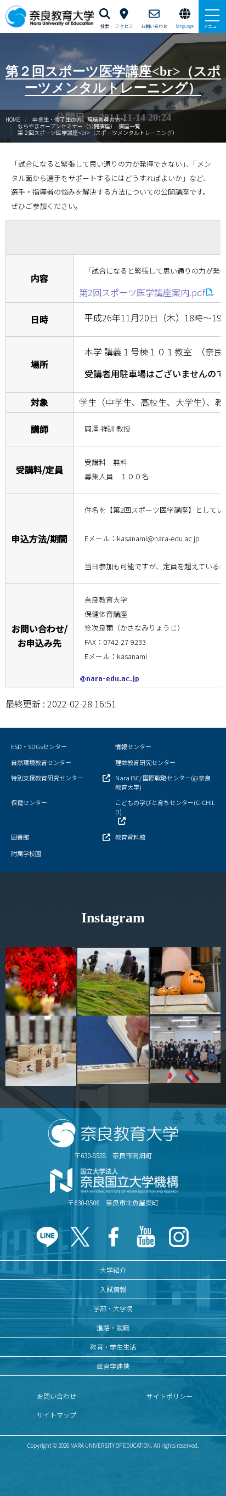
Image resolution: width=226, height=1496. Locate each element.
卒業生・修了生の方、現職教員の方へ (79, 119)
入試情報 (113, 1289)
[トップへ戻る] (204, 1464)
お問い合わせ (56, 1396)
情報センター (133, 746)
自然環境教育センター (41, 762)
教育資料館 (130, 836)
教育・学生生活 (113, 1346)
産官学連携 (113, 1365)
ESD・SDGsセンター (39, 746)
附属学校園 (26, 853)
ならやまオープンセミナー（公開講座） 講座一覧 (79, 126)
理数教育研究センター (145, 762)
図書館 (20, 836)
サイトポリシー (169, 1396)
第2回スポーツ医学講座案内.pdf (142, 292)
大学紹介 (113, 1269)
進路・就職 (113, 1327)
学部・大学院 (113, 1308)
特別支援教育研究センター (47, 777)
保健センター (29, 802)
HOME (12, 119)
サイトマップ (56, 1414)
